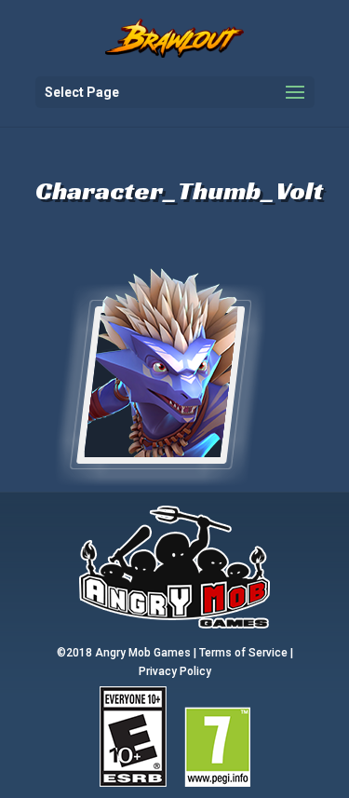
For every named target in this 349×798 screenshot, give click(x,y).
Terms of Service (243, 652)
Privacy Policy (175, 671)
